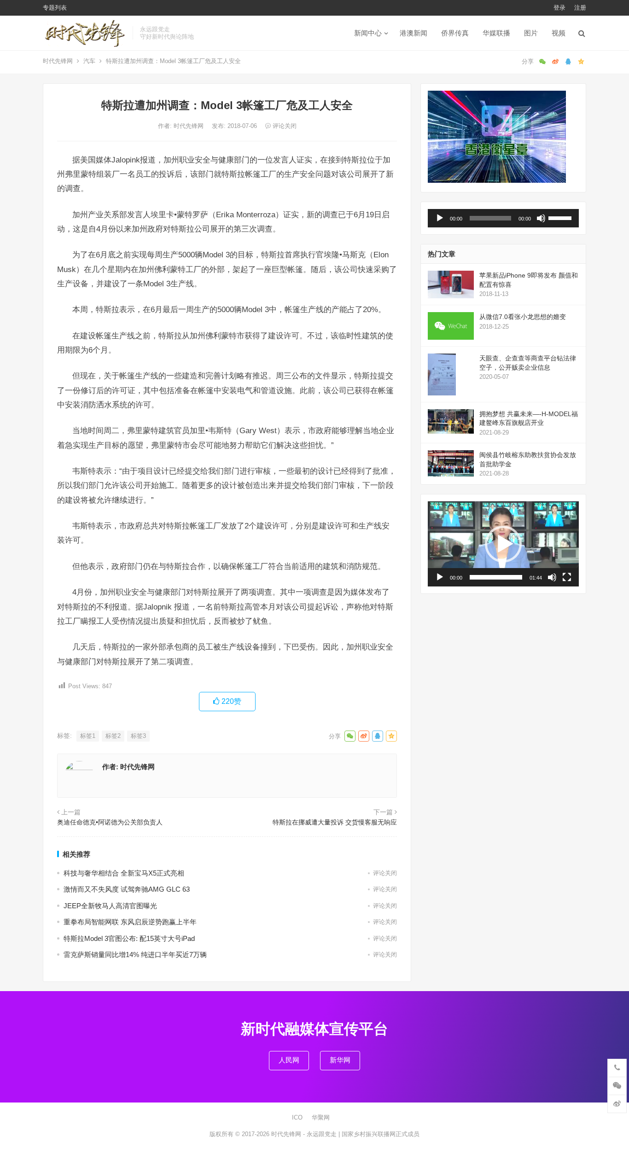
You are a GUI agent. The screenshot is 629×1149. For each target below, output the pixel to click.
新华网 (340, 1060)
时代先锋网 (58, 61)
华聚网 (321, 1117)
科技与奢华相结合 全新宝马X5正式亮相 (124, 873)
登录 (559, 7)
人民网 (289, 1060)
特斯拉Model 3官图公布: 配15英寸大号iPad (129, 938)
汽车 (89, 61)
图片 (531, 33)
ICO (297, 1117)
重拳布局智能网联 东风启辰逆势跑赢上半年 (130, 922)
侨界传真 (455, 33)
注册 (580, 7)
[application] (503, 218)
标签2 (113, 735)
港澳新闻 (413, 33)
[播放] (439, 218)
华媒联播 (496, 33)
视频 (558, 33)
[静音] (541, 218)
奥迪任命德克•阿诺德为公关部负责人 (110, 822)
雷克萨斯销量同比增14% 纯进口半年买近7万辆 (135, 954)
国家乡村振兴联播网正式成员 (380, 1134)
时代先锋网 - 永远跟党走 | (306, 1134)
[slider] (561, 217)
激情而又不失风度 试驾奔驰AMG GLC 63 (127, 889)
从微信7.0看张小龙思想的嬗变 (522, 316)
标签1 (87, 735)
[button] (503, 544)
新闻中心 (368, 33)
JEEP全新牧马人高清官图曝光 (110, 906)
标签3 (138, 735)
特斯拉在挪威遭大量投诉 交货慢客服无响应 (335, 822)
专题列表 (55, 7)
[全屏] (566, 577)
